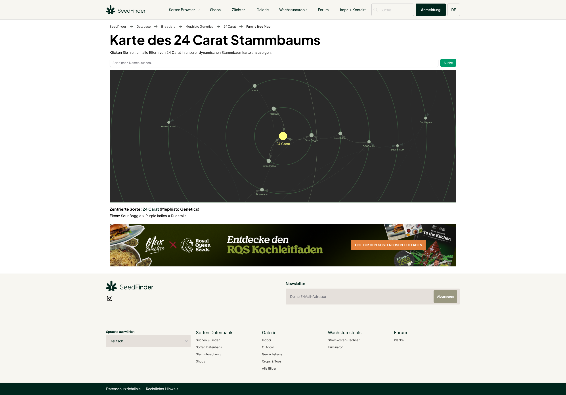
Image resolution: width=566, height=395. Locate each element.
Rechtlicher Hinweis (162, 389)
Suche (448, 63)
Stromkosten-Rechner (343, 340)
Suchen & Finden (208, 340)
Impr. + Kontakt (353, 9)
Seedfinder (118, 26)
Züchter (238, 9)
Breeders (168, 26)
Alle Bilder (269, 368)
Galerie (262, 9)
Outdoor (268, 347)
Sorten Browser (182, 9)
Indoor (266, 340)
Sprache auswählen (120, 331)
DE (453, 9)
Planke (399, 340)
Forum (323, 9)
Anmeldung (430, 9)
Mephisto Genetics (199, 26)
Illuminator (335, 347)
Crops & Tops (271, 361)
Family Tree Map (258, 26)
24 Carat (230, 26)
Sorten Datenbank (209, 347)
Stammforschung (208, 354)
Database (144, 26)
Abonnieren (445, 296)
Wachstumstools (293, 9)
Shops (215, 9)
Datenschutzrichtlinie (123, 389)
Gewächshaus (272, 354)
